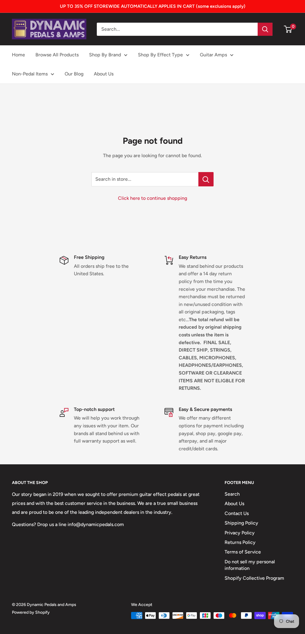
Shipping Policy (241, 523)
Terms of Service (243, 552)
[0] (288, 29)
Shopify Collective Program (254, 578)
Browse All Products (57, 55)
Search (232, 494)
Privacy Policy (240, 533)
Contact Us (237, 513)
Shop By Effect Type (160, 55)
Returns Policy (240, 542)
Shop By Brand (105, 55)
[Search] (265, 29)
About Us (103, 74)
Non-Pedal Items (30, 74)
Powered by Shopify (31, 612)
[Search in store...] (206, 179)
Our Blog (74, 74)
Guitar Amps (213, 55)
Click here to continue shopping (152, 198)
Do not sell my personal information (250, 565)
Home (18, 55)
